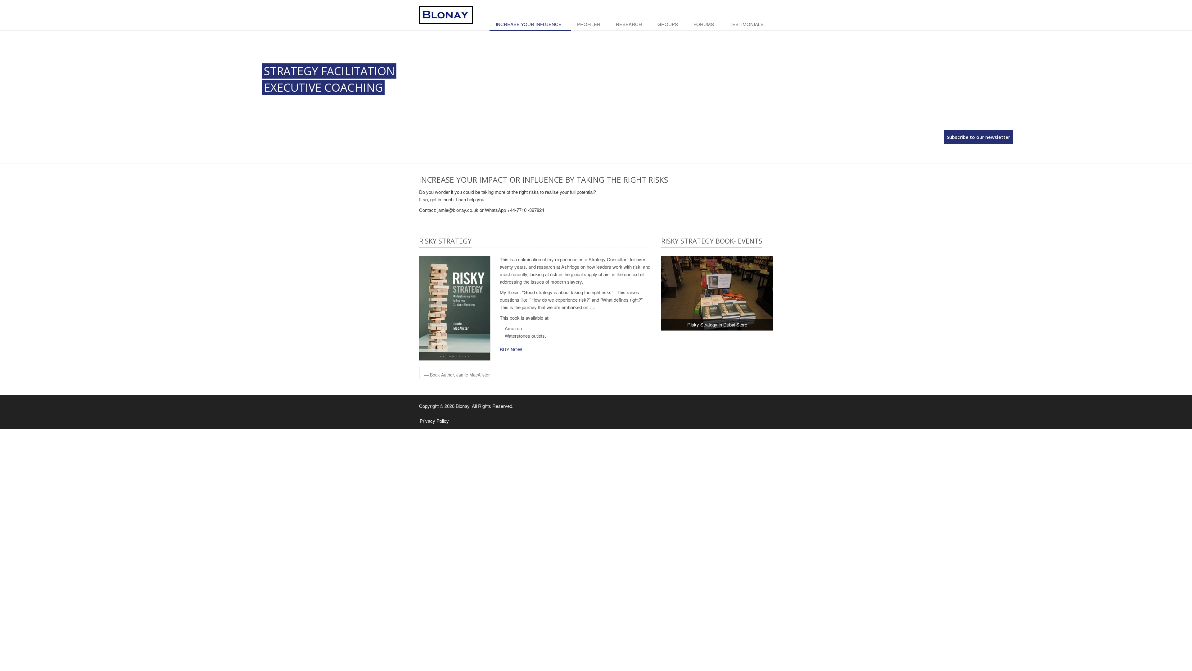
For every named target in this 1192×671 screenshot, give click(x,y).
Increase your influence (529, 24)
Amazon (513, 328)
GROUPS (667, 24)
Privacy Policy (434, 421)
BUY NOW (511, 349)
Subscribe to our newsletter (978, 137)
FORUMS (703, 24)
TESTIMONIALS (746, 24)
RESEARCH (629, 24)
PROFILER (588, 24)
